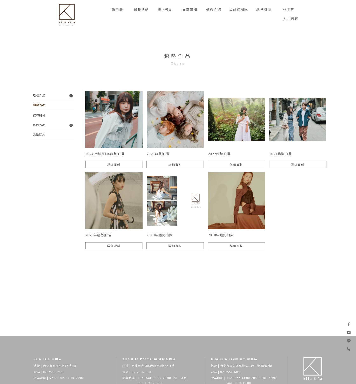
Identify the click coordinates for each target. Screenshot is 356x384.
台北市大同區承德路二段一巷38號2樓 (246, 366)
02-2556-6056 (231, 372)
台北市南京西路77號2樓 (59, 366)
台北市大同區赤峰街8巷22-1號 (153, 366)
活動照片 (39, 134)
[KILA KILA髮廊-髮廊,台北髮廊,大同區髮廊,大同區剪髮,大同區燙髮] (66, 14)
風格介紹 (39, 95)
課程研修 (39, 115)
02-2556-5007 (142, 372)
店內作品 (39, 125)
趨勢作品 (39, 105)
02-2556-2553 (53, 372)
